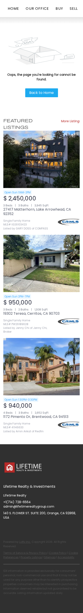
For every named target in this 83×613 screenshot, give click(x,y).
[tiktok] (42, 527)
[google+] (51, 527)
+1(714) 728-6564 (17, 502)
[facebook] (6, 527)
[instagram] (24, 527)
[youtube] (33, 527)
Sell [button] (74, 8)
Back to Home (41, 92)
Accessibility (66, 557)
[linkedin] (15, 527)
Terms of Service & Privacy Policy (25, 553)
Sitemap (50, 557)
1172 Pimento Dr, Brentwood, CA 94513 (35, 416)
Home (13, 8)
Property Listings (31, 557)
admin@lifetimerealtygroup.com (28, 506)
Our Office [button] (37, 8)
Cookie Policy (58, 553)
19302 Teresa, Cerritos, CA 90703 (31, 313)
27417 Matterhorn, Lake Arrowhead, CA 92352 (37, 211)
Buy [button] (59, 8)
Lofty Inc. (25, 542)
